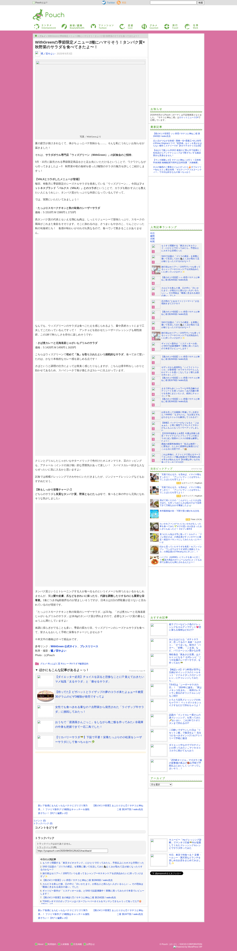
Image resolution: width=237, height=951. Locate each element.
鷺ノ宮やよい (48, 53)
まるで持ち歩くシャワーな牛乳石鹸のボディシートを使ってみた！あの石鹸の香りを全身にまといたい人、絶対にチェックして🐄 (180, 392)
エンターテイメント (43, 25)
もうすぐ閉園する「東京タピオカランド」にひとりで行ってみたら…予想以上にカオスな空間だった (93, 862)
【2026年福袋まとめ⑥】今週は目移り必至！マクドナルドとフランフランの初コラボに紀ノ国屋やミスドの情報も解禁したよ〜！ (180, 437)
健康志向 (83, 663)
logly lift (142, 671)
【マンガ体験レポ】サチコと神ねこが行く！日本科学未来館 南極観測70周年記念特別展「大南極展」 (177, 161)
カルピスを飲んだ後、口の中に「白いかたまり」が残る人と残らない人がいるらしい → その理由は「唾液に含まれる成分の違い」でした (180, 292)
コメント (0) (39, 820)
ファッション (96, 25)
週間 (152, 236)
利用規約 (52, 944)
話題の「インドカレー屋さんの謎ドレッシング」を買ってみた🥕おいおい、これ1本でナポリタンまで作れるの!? (185, 719)
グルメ (144, 25)
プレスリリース (89, 646)
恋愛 (121, 25)
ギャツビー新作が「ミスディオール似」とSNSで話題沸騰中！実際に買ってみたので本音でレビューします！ (180, 346)
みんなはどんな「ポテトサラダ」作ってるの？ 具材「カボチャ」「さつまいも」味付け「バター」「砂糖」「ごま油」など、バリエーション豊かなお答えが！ (175, 646)
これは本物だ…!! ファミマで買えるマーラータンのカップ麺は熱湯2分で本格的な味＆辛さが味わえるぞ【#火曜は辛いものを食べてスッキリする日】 (180, 458)
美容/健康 (66, 25)
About (40, 944)
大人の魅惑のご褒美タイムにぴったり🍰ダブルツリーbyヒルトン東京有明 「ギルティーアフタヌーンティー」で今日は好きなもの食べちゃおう (177, 169)
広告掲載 (78, 944)
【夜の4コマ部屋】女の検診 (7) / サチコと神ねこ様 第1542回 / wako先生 (79, 897)
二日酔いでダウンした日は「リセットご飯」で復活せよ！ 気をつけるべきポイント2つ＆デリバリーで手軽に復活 (185, 734)
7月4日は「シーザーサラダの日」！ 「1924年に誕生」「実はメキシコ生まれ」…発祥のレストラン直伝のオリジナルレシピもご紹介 (185, 690)
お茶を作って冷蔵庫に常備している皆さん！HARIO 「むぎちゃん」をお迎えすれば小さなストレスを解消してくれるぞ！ (180, 415)
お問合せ (90, 944)
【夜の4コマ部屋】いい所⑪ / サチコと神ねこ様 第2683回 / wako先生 (78, 880)
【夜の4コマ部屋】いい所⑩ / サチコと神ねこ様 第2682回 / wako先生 (180, 400)
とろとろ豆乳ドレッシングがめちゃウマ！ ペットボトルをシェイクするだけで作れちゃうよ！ (185, 702)
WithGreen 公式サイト (64, 646)
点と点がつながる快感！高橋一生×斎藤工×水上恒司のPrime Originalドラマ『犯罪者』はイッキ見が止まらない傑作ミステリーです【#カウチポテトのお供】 (177, 143)
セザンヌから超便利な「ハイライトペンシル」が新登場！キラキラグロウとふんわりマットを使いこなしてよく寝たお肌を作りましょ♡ (180, 371)
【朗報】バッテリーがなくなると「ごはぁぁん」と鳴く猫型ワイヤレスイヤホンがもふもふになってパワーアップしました (180, 427)
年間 (152, 241)
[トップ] (36, 36)
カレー (65, 663)
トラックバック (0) (42, 823)
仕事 (186, 25)
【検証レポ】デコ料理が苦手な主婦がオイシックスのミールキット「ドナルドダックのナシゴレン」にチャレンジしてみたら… (185, 675)
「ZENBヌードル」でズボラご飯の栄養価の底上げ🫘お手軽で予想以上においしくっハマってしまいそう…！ (185, 764)
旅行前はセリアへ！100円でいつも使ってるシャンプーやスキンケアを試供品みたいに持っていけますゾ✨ (180, 269)
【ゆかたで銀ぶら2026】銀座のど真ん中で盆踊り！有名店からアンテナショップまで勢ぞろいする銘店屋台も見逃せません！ (177, 153)
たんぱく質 (54, 663)
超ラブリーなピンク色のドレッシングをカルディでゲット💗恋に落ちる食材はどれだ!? (185, 627)
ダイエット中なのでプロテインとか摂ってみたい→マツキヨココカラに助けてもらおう (185, 748)
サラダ (74, 663)
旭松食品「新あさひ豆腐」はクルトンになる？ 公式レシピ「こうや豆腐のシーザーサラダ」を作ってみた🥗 (185, 658)
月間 (152, 238)
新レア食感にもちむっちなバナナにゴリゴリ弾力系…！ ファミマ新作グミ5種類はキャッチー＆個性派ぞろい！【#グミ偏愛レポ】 (64, 809)
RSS (119, 2)
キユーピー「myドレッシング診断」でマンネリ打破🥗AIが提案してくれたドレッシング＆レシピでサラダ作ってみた (185, 843)
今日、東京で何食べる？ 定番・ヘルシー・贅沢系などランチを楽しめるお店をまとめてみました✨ (185, 859)
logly (200, 469)
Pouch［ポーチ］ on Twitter (108, 3)
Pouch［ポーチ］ (41, 9)
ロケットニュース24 (188, 117)
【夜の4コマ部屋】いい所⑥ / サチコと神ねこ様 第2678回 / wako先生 (180, 379)
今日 (152, 233)
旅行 (166, 25)
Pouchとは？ (41, 2)
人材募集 (65, 944)
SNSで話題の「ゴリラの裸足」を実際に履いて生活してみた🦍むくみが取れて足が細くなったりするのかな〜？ (180, 259)
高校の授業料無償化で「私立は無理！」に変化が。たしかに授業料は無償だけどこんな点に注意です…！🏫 (180, 446)
